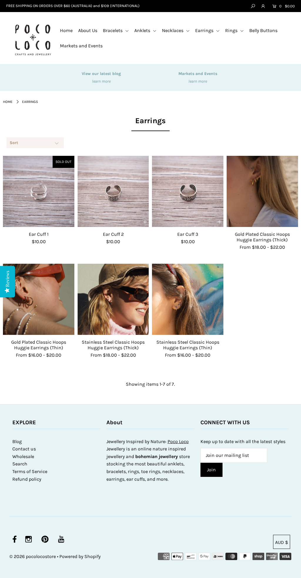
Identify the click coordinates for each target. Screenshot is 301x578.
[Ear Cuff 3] (187, 191)
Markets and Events (81, 46)
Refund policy (26, 479)
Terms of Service (29, 471)
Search (19, 464)
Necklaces (173, 30)
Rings (232, 30)
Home (66, 30)
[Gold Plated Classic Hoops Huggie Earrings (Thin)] (38, 299)
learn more (101, 81)
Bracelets (113, 30)
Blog (17, 441)
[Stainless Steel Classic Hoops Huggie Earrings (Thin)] (187, 299)
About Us (87, 30)
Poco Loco (178, 441)
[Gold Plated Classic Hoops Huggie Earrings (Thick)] (262, 191)
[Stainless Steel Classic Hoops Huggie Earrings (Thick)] (113, 299)
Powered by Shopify (80, 556)
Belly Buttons (263, 30)
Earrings (205, 30)
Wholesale (23, 456)
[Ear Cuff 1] (38, 191)
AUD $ (281, 542)
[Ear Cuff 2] (113, 191)
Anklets (142, 30)
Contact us (24, 449)
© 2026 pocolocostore (32, 556)
